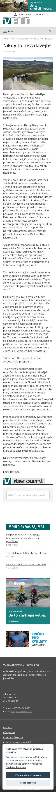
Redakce (7, 727)
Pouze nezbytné (28, 783)
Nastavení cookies (16, 767)
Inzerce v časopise (13, 737)
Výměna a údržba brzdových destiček (26, 564)
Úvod (5, 38)
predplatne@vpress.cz (21, 711)
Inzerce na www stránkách (17, 742)
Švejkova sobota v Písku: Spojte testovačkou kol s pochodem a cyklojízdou (23, 538)
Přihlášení (42, 14)
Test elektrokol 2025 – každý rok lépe (26, 552)
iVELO (16, 21)
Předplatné (9, 732)
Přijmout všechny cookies (28, 775)
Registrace (25, 14)
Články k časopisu (19, 38)
